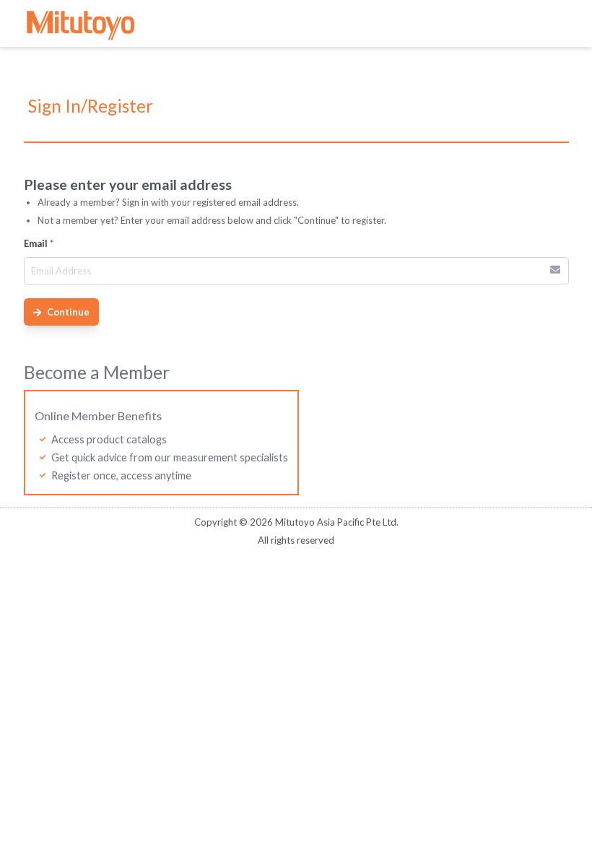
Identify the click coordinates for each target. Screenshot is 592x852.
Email (38, 243)
